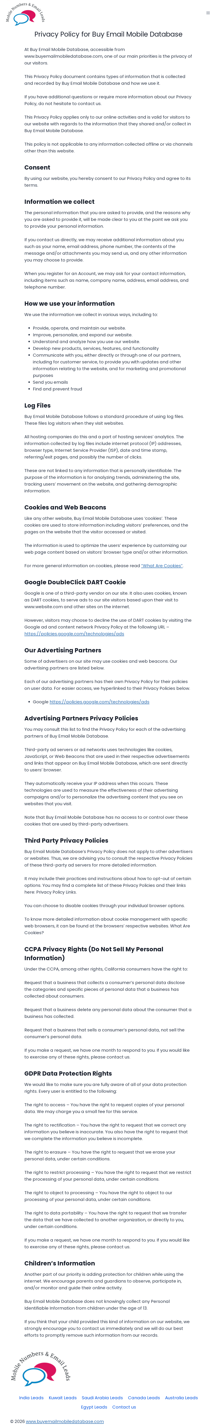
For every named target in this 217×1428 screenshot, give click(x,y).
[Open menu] (208, 13)
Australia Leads (181, 1398)
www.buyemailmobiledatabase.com (65, 1421)
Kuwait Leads (63, 1398)
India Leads (31, 1398)
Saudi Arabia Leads (102, 1398)
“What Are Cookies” (162, 566)
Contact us (124, 1407)
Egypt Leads (94, 1407)
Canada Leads (144, 1398)
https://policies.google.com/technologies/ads (74, 634)
